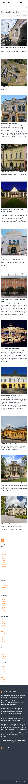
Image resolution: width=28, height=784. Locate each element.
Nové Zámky (4, 623)
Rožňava (4, 603)
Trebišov (3, 605)
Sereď (3, 669)
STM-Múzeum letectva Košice (10, 348)
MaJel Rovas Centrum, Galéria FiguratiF (13, 47)
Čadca (3, 679)
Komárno (4, 621)
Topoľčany (4, 625)
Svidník (3, 641)
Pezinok (3, 591)
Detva (3, 558)
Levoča (3, 635)
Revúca (3, 571)
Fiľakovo (3, 575)
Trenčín (3, 651)
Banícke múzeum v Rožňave (9, 443)
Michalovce (4, 601)
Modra (3, 589)
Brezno (3, 556)
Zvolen (3, 573)
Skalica (3, 671)
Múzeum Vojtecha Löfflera (9, 123)
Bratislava (4, 587)
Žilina (3, 681)
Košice (3, 599)
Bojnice (3, 658)
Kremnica (4, 560)
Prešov (3, 639)
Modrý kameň (4, 564)
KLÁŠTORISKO (5, 86)
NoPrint (22, 781)
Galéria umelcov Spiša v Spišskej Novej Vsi (14, 171)
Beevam (25, 781)
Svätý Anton (4, 569)
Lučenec (3, 562)
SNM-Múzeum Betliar (7, 524)
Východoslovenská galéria (9, 257)
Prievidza (4, 656)
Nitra (3, 619)
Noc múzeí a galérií (11, 781)
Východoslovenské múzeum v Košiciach (13, 483)
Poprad (3, 637)
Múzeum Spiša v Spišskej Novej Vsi (11, 395)
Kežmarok (4, 633)
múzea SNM (4, 585)
